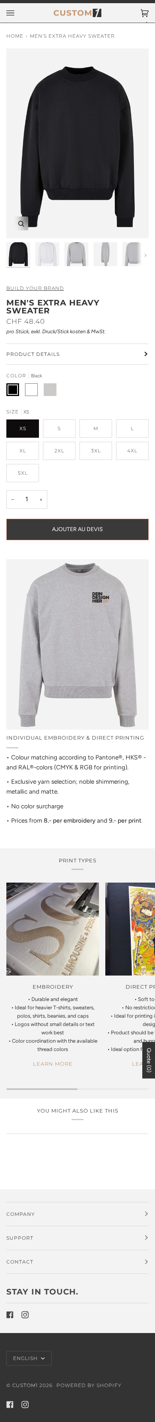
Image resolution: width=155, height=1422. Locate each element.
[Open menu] (18, 13)
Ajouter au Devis (77, 529)
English (26, 1358)
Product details (33, 354)
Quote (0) (148, 1060)
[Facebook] (10, 1314)
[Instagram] (25, 1314)
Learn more (53, 1064)
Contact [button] (19, 1262)
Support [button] (19, 1238)
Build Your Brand (35, 288)
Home (14, 36)
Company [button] (20, 1214)
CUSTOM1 (25, 1385)
